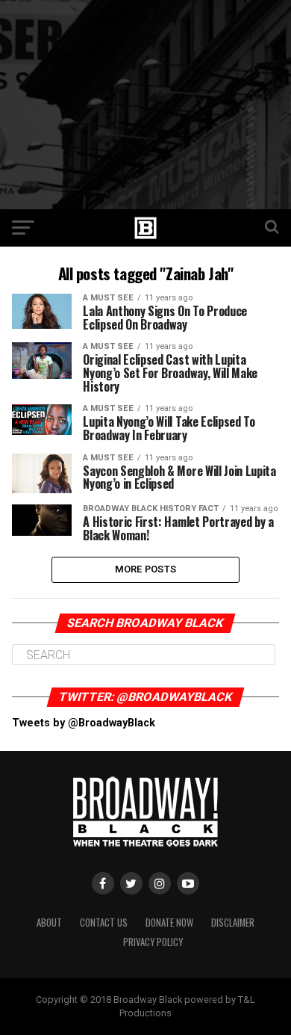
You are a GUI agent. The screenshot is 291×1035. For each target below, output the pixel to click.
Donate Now (169, 922)
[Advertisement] (145, 104)
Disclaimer (232, 922)
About (49, 922)
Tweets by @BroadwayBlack (83, 723)
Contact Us (104, 922)
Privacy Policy (153, 942)
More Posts (146, 569)
